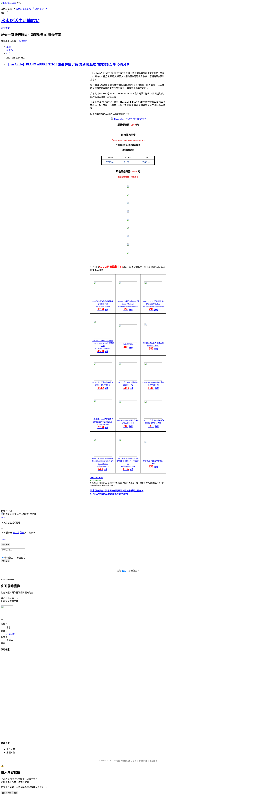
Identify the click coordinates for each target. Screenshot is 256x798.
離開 (15, 793)
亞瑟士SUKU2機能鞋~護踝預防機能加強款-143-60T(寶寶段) (128, 461)
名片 (8, 53)
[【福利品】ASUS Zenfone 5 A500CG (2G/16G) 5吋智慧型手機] (103, 338)
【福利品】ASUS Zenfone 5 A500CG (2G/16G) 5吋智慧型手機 (103, 343)
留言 (22, 532)
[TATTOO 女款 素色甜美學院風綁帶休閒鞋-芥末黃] (153, 418)
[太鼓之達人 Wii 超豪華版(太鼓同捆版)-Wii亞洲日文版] (103, 416)
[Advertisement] (128, 694)
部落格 (9, 50)
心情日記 (23, 41)
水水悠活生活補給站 (20, 20)
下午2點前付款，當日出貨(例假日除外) (153, 306)
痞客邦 (16, 532)
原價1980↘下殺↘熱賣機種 (102, 306)
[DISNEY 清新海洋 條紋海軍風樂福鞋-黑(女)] (153, 340)
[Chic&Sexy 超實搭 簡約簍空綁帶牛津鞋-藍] (153, 380)
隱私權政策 (143, 761)
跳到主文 (5, 28)
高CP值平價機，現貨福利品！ (103, 348)
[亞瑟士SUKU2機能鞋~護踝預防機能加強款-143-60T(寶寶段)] (128, 456)
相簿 (8, 47)
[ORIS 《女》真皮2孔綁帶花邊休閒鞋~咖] (128, 380)
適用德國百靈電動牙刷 (103, 466)
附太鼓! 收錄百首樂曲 (103, 424)
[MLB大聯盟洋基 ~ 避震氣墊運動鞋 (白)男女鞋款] (103, 380)
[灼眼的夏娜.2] (128, 342)
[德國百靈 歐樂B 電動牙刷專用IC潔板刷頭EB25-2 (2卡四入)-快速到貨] (103, 456)
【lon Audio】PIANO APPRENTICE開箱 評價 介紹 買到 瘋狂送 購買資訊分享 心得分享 (68, 64)
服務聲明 (153, 761)
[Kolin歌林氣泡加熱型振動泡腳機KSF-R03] (103, 299)
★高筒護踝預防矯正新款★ (128, 466)
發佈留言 (5, 561)
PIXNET (108, 761)
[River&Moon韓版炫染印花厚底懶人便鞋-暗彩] (128, 418)
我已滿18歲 (6, 793)
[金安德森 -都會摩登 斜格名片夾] (153, 458)
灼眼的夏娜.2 (128, 344)
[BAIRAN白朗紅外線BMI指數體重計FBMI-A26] (128, 299)
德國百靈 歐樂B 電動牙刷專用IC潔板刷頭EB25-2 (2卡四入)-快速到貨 (102, 461)
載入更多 (5, 545)
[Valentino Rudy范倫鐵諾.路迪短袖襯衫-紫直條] (153, 299)
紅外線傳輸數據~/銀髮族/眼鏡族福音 (128, 306)
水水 (3, 517)
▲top (3, 539)
